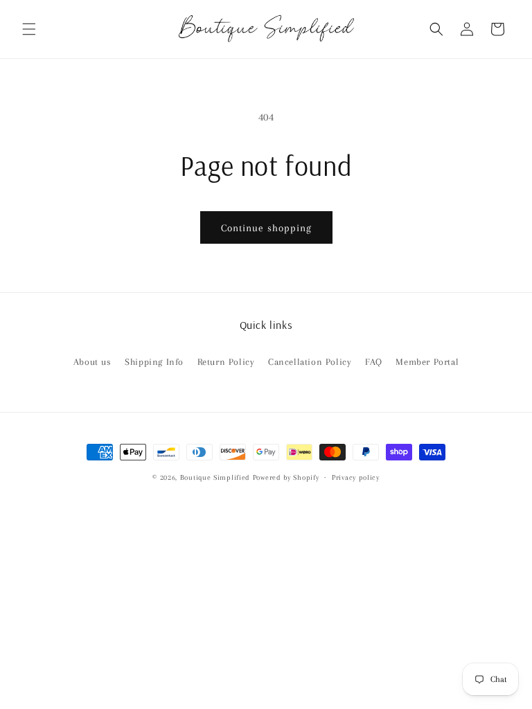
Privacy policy (356, 477)
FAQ (373, 362)
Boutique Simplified (216, 477)
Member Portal (427, 362)
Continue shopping (266, 227)
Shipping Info (154, 362)
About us (92, 362)
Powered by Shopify (286, 477)
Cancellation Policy (309, 362)
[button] (29, 29)
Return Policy (226, 362)
